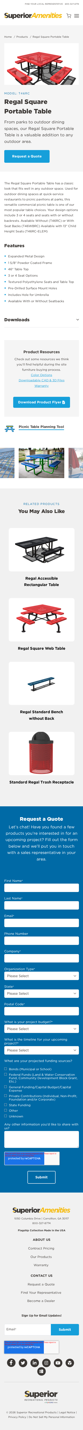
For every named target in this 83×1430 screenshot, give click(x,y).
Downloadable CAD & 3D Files (41, 380)
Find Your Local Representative (44, 4)
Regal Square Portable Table (51, 36)
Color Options (41, 375)
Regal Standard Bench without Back (41, 715)
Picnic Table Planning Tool (41, 427)
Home (8, 36)
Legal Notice (67, 1412)
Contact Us (42, 1276)
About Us (41, 1240)
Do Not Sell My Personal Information (52, 1417)
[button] (41, 319)
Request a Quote (41, 1284)
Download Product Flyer (40, 402)
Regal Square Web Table (41, 648)
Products (22, 36)
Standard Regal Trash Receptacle (41, 782)
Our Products (41, 1257)
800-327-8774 (72, 4)
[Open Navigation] (76, 15)
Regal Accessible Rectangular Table (41, 581)
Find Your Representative (41, 1293)
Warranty (41, 385)
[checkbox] (41, 1092)
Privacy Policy (17, 1417)
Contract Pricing (41, 1248)
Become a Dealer (41, 1301)
